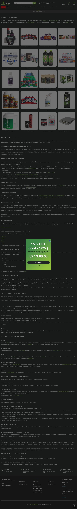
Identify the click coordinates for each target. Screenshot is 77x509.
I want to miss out (38, 265)
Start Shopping (38, 262)
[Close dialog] (50, 241)
